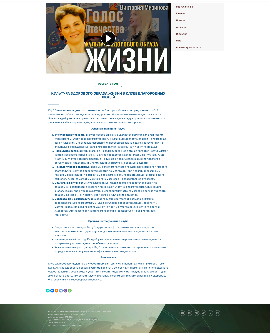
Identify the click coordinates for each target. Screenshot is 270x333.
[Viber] (65, 290)
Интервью (181, 34)
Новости (180, 20)
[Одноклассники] (56, 290)
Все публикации (184, 6)
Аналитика (181, 27)
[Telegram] (61, 290)
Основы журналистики (188, 47)
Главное (180, 13)
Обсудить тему (108, 83)
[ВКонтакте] (52, 290)
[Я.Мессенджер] (48, 290)
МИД (179, 40)
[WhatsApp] (70, 290)
